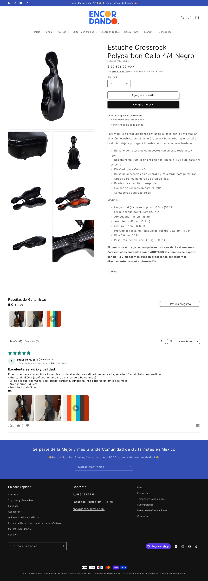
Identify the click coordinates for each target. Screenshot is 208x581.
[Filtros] (171, 341)
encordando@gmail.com (88, 509)
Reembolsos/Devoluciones (152, 510)
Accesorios (14, 511)
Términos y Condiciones (151, 498)
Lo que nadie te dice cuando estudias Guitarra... (36, 523)
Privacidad (143, 493)
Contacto (142, 516)
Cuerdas (13, 494)
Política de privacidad (80, 573)
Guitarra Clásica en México (23, 517)
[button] (49, 31)
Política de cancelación (148, 573)
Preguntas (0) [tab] (32, 341)
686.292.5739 (85, 494)
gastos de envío (120, 71)
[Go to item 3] (53, 319)
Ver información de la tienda (127, 124)
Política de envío (126, 573)
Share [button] (114, 271)
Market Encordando (19, 528)
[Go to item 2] (35, 319)
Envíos (141, 487)
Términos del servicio (104, 573)
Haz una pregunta (180, 304)
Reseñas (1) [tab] (15, 341)
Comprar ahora (143, 104)
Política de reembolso (56, 573)
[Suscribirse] (129, 467)
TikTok (108, 501)
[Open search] (162, 341)
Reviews (13, 534)
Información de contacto (174, 573)
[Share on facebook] (198, 426)
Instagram (94, 501)
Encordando (36, 573)
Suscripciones (145, 504)
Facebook (79, 501)
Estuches (13, 506)
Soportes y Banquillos (20, 500)
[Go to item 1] (17, 319)
